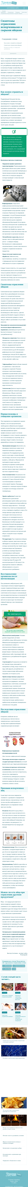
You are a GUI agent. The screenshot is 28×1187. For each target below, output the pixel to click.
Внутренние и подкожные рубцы (12, 1148)
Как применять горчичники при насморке (12, 1155)
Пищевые (4, 992)
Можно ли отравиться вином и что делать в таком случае (13, 1128)
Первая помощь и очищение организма (12, 48)
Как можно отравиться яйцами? (13, 43)
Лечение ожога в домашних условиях (13, 1135)
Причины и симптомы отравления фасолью (18, 997)
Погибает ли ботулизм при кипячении (14, 1058)
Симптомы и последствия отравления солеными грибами (13, 1041)
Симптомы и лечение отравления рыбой (7, 996)
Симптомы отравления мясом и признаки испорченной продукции (20, 1017)
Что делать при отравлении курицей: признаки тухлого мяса (15, 631)
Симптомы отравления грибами (7, 1015)
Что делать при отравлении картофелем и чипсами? (11, 1110)
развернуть (13, 53)
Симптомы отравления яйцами (13, 45)
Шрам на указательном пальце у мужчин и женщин (12, 1142)
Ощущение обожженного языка (12, 1160)
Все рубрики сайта (13, 8)
